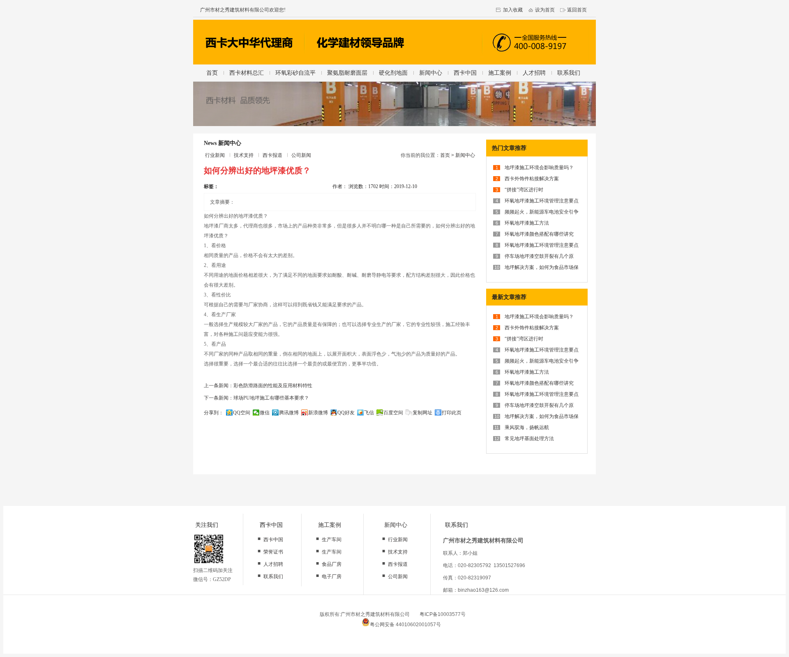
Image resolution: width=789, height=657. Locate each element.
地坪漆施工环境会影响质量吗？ (539, 167)
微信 (265, 413)
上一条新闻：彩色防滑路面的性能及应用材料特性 (258, 385)
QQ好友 (346, 413)
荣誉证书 (273, 552)
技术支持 (244, 155)
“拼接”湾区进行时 (524, 190)
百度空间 (393, 413)
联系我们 (568, 72)
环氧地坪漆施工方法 (527, 223)
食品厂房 (331, 564)
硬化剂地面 (393, 72)
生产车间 (331, 539)
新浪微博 (318, 413)
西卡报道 (272, 155)
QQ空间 (241, 413)
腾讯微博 (289, 413)
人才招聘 (534, 72)
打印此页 (451, 413)
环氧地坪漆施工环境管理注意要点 (542, 201)
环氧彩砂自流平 (295, 72)
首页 (212, 72)
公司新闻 (301, 155)
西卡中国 (465, 72)
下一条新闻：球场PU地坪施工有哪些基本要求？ (256, 398)
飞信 (369, 413)
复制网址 (422, 413)
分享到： (214, 413)
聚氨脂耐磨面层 (347, 72)
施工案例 (499, 72)
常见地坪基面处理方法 (529, 438)
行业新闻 (215, 155)
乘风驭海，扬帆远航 (527, 427)
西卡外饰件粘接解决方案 (532, 178)
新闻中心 (430, 72)
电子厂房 (331, 576)
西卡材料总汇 (246, 72)
